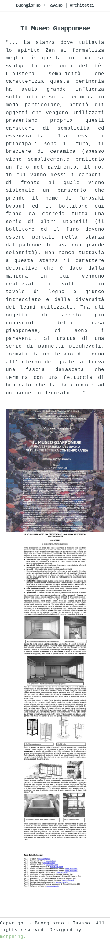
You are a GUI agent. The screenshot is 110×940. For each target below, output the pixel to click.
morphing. (13, 936)
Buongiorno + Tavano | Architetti (55, 5)
